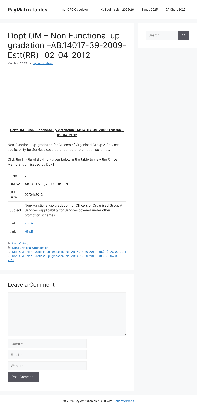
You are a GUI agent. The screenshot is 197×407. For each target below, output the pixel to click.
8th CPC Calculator (75, 9)
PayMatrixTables (27, 10)
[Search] (183, 35)
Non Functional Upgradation (30, 247)
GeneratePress (123, 401)
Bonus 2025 (149, 9)
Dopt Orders (20, 243)
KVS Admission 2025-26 (117, 9)
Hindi (29, 232)
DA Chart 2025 (175, 9)
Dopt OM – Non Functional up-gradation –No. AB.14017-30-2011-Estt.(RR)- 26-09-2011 (69, 251)
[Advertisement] (67, 99)
